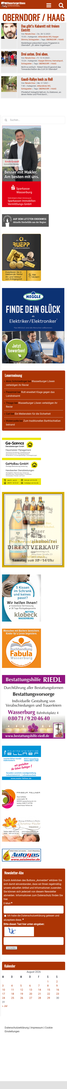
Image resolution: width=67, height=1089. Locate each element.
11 (12, 989)
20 (30, 993)
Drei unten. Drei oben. (34, 53)
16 (57, 989)
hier (5, 899)
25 (12, 997)
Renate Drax (30, 34)
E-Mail (8, 903)
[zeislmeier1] (21, 850)
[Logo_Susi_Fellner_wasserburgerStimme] (21, 747)
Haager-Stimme (44, 61)
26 (21, 997)
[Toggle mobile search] (61, 5)
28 (39, 997)
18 (12, 993)
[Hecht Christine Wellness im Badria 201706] (21, 818)
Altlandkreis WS (44, 37)
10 (3, 989)
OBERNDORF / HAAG (55, 39)
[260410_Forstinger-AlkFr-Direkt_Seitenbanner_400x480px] (33, 493)
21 (39, 993)
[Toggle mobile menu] (49, 5)
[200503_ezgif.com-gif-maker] (21, 576)
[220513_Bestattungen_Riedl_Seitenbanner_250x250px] (33, 676)
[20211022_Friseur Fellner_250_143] (21, 788)
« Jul (4, 1005)
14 (39, 989)
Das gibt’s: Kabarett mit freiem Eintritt (40, 27)
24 (3, 997)
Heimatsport (57, 61)
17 (3, 993)
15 (48, 989)
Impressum (37, 1027)
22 (48, 993)
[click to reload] (19, 931)
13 (30, 989)
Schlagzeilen (34, 39)
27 (30, 997)
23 (57, 993)
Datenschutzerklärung (33, 915)
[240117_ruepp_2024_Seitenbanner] (21, 235)
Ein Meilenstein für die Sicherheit (33, 413)
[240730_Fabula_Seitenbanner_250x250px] (21, 630)
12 (21, 989)
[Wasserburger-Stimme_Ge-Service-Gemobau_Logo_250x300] (21, 439)
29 (48, 997)
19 (21, 993)
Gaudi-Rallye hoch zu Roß (37, 79)
